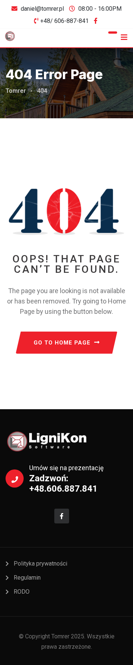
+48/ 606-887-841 (64, 20)
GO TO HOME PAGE (62, 342)
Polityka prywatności (40, 563)
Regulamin (27, 577)
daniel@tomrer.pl (42, 8)
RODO (22, 591)
